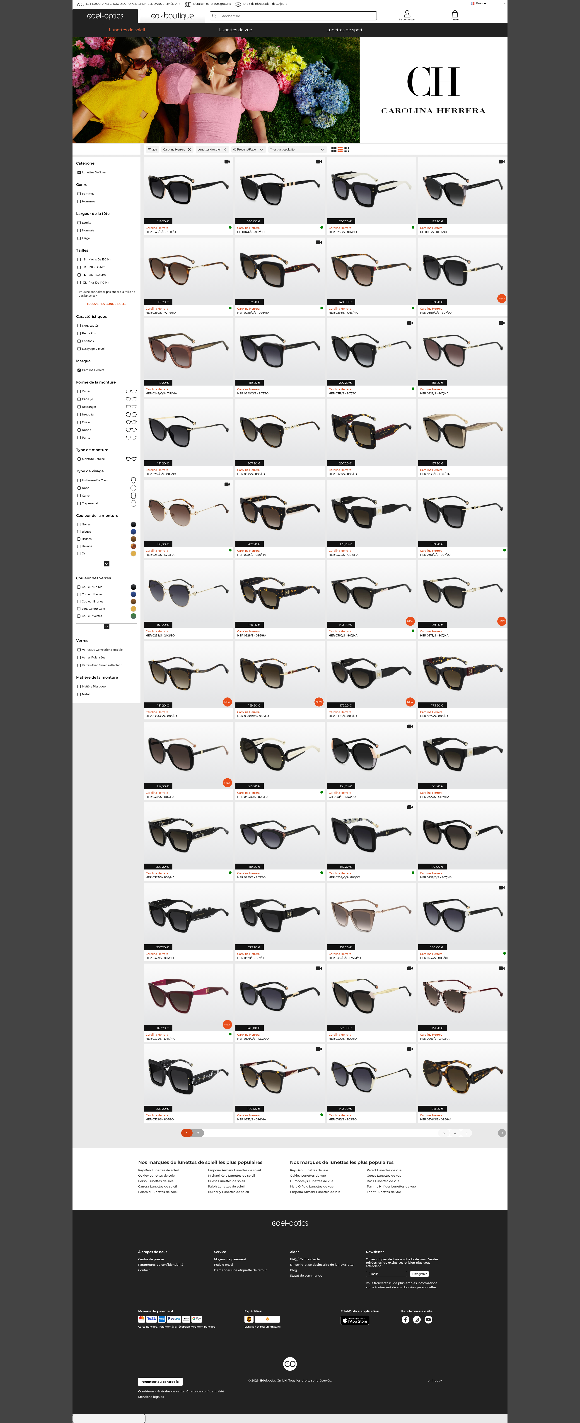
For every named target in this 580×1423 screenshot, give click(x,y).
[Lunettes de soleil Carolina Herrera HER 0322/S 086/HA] (371, 430)
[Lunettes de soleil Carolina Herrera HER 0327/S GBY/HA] (463, 753)
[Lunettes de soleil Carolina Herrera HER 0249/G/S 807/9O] (280, 349)
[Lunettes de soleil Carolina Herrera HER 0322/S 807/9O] (188, 1075)
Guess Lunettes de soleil (226, 1181)
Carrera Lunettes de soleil (157, 1186)
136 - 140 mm (95, 275)
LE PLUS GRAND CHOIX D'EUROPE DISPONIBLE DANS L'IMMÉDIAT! (133, 3)
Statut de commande (306, 1275)
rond (85, 488)
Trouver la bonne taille (106, 304)
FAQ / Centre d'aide (305, 1259)
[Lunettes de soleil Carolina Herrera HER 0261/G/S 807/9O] (188, 430)
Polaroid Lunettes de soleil (158, 1192)
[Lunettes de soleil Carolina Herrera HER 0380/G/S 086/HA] (280, 672)
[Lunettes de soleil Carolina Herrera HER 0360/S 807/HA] (371, 591)
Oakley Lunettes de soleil (157, 1175)
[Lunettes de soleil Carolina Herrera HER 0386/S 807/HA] (188, 753)
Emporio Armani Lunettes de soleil (234, 1170)
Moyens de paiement (230, 1259)
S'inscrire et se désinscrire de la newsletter (322, 1264)
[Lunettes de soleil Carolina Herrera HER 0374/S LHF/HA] (188, 995)
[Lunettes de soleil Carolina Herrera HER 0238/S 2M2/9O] (188, 591)
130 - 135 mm (95, 267)
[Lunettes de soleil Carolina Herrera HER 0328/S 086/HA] (280, 591)
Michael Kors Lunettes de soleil (231, 1175)
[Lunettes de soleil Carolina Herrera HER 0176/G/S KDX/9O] (280, 995)
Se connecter (407, 19)
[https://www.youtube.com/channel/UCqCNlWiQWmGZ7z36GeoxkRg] (428, 1320)
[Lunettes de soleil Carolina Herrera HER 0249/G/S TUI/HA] (188, 349)
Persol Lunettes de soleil (156, 1181)
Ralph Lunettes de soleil (226, 1186)
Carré (85, 391)
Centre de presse (151, 1259)
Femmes (88, 193)
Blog (293, 1270)
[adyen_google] (196, 1319)
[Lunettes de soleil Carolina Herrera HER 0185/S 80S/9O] (371, 1075)
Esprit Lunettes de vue (384, 1192)
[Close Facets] (106, 149)
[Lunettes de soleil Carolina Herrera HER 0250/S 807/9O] (280, 833)
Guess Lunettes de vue (384, 1175)
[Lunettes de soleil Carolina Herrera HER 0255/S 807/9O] (371, 188)
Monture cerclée (93, 459)
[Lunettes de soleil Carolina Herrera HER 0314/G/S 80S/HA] (280, 753)
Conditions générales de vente (161, 1391)
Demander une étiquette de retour (240, 1270)
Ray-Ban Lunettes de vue (309, 1170)
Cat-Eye (87, 399)
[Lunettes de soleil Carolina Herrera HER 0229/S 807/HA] (463, 349)
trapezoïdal (90, 503)
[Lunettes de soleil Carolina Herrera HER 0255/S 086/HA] (280, 511)
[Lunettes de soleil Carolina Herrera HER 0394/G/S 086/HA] (188, 672)
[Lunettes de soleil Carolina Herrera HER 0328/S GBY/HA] (371, 511)
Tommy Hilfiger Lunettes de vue (391, 1186)
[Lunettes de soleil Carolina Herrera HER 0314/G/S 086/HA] (463, 1075)
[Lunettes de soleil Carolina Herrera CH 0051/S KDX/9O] (371, 753)
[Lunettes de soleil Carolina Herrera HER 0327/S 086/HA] (463, 672)
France (481, 3)
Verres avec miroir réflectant (102, 665)
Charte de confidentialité (205, 1391)
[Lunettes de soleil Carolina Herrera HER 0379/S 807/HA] (463, 591)
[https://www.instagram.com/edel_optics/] (417, 1320)
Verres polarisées (93, 657)
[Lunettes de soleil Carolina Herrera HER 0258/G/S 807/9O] (371, 833)
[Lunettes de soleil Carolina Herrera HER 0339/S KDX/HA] (463, 430)
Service (220, 1252)
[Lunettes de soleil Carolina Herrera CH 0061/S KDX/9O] (463, 188)
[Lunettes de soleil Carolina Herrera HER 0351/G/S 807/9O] (463, 511)
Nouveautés (90, 325)
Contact (144, 1270)
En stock (88, 341)
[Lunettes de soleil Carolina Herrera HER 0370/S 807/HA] (371, 672)
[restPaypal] (174, 1319)
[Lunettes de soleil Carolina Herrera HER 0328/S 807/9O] (280, 914)
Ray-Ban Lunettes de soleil (158, 1170)
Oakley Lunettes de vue (308, 1175)
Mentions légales (151, 1397)
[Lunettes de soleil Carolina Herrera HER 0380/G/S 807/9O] (463, 269)
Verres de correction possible (102, 649)
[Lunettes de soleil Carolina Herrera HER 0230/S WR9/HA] (188, 269)
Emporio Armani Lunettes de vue (315, 1192)
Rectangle (89, 406)
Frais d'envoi (223, 1264)
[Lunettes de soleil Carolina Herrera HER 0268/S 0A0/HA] (463, 995)
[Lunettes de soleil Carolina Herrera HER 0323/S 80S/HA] (188, 833)
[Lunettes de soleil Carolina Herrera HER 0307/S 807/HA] (371, 995)
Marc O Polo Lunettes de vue (312, 1186)
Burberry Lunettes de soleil (228, 1192)
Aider (294, 1252)
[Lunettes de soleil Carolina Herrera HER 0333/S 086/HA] (280, 1075)
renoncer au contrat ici (160, 1382)
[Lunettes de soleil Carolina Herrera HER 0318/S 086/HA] (280, 430)
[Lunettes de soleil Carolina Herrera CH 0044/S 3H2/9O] (280, 188)
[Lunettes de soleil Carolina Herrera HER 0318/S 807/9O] (371, 349)
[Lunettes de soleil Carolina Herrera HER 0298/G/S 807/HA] (463, 833)
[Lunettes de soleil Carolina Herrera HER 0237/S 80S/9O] (463, 914)
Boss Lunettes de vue (383, 1181)
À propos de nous (152, 1252)
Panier (455, 19)
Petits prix (89, 333)
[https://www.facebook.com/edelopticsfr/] (405, 1320)
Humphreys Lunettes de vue (311, 1181)
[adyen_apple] (186, 1319)
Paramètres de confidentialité (160, 1264)
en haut (434, 1380)
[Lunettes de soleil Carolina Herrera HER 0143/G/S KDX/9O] (188, 188)
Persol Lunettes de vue (384, 1170)
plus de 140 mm (97, 282)
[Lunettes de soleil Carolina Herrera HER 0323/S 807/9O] (188, 914)
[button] (105, 16)
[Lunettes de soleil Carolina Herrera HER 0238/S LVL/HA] (188, 511)
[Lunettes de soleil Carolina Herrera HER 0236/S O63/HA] (371, 269)
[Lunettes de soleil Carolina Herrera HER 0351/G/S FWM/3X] (371, 914)
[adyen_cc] (141, 1319)
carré (85, 495)
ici (390, 1283)
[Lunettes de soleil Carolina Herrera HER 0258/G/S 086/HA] (280, 269)
